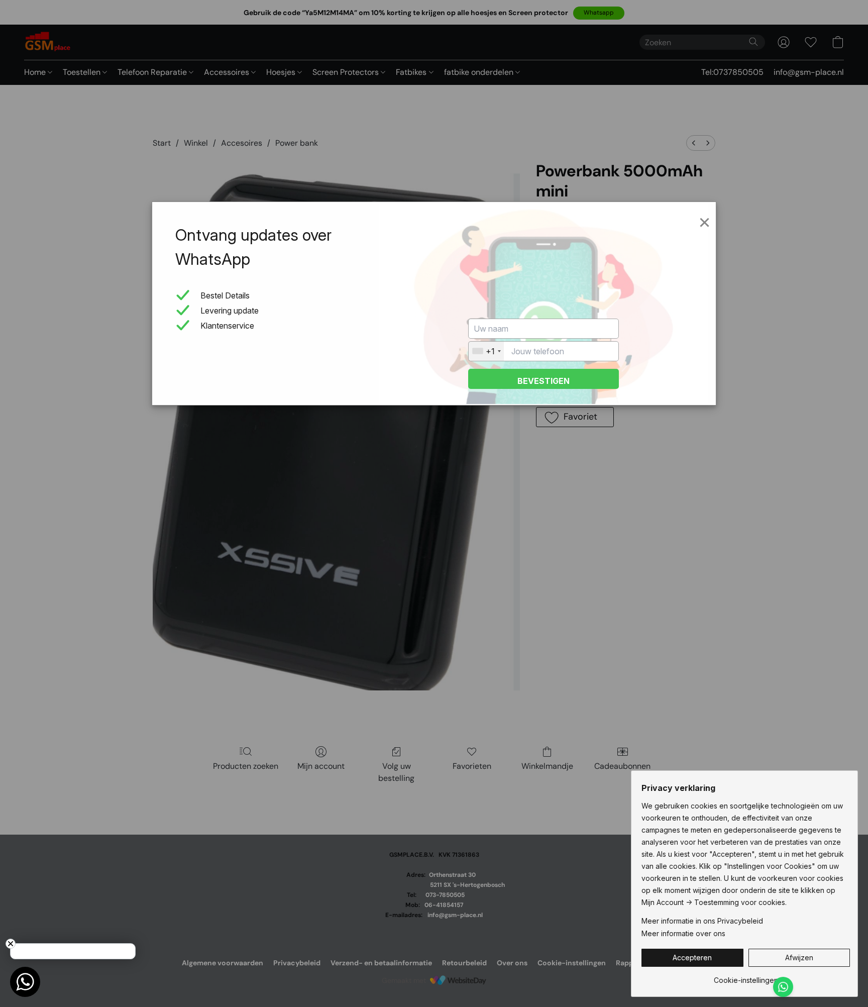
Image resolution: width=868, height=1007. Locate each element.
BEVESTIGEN (543, 381)
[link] (745, 976)
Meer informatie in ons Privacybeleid (702, 921)
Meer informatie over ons (683, 933)
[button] (692, 958)
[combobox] (486, 351)
